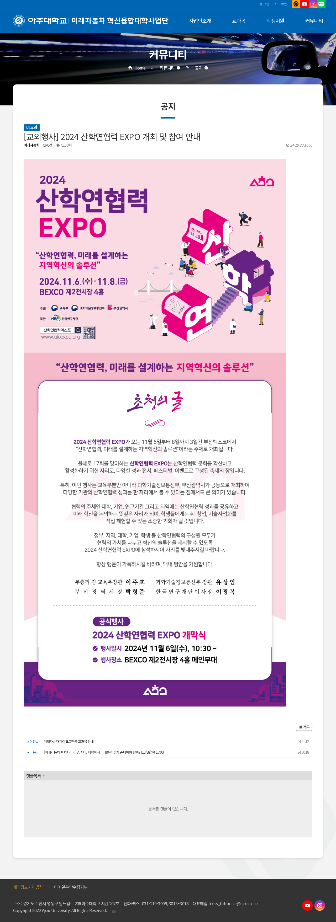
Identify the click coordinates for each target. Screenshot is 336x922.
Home (139, 68)
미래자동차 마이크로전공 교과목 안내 (69, 741)
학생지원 (275, 20)
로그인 (264, 4)
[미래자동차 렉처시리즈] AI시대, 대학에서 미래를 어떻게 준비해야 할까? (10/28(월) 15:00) (104, 752)
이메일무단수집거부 (70, 887)
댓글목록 (33, 776)
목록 (305, 727)
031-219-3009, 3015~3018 (165, 903)
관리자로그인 (114, 911)
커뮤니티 (314, 20)
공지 (198, 68)
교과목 (238, 20)
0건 (49, 145)
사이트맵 (280, 4)
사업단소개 (200, 20)
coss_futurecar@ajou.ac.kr (234, 903)
